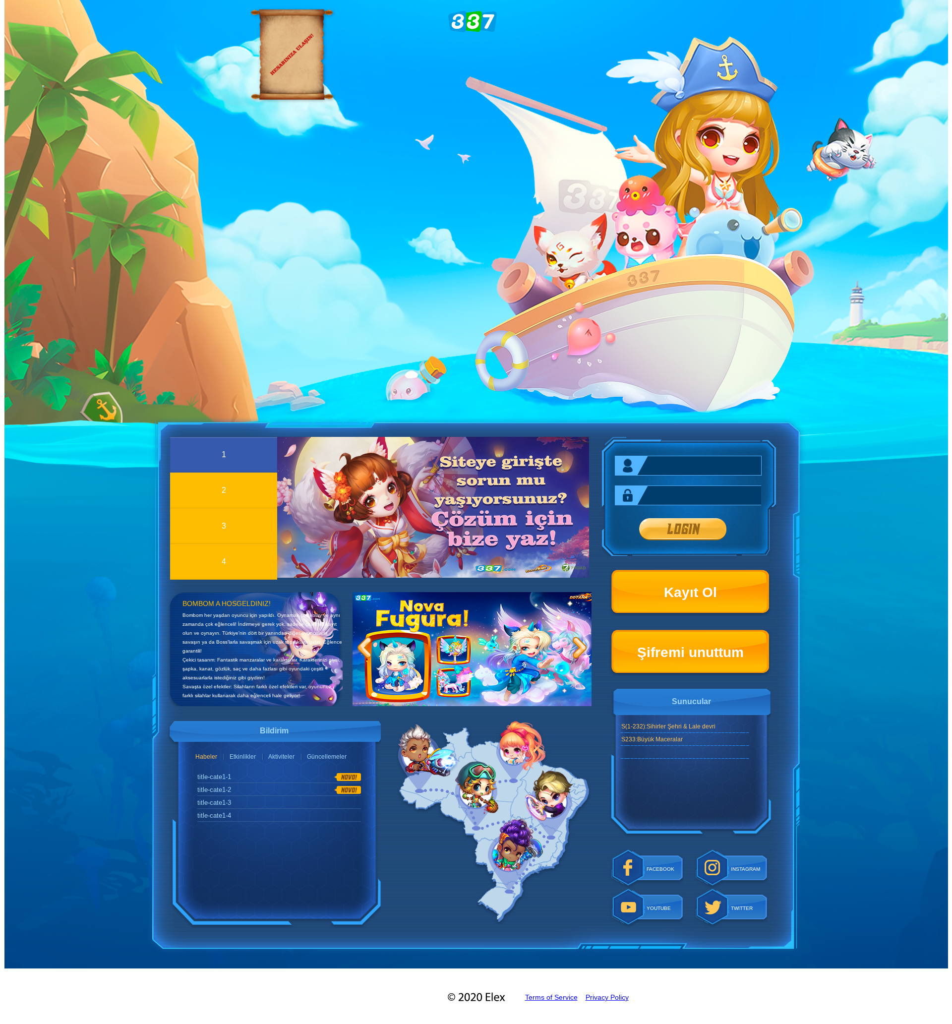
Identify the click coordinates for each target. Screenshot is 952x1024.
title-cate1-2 (214, 789)
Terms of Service (551, 997)
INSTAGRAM (745, 869)
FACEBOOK (660, 869)
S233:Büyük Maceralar (652, 739)
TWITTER (742, 908)
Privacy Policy (607, 997)
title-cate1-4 (214, 815)
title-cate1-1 (214, 777)
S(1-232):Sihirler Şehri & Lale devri (668, 726)
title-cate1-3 (214, 802)
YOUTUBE (659, 908)
